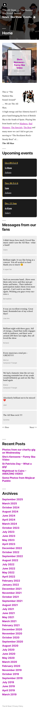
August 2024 (10, 511)
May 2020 (8, 657)
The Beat (28, 127)
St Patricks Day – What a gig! (19, 64)
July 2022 (8, 564)
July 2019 (8, 682)
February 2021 (11, 625)
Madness (24, 123)
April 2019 (8, 690)
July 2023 (8, 531)
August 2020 (10, 645)
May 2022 (8, 572)
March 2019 (9, 694)
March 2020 (9, 661)
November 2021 (12, 592)
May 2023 (8, 540)
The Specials (16, 127)
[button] (6, 81)
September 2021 (12, 600)
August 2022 (10, 560)
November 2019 (12, 670)
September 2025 (12, 499)
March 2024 (9, 523)
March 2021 (9, 621)
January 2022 (10, 584)
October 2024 (10, 507)
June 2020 (8, 653)
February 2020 (11, 665)
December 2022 (12, 548)
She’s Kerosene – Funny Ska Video (18, 458)
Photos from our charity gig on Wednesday (18, 451)
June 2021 (8, 613)
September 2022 (12, 556)
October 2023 (10, 527)
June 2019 (8, 686)
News (5, 16)
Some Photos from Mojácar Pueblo (18, 479)
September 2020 (12, 641)
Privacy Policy (18, 706)
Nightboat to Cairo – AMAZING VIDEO (14, 472)
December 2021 (12, 588)
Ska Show (16, 16)
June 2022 (8, 568)
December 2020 (12, 629)
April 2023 (8, 544)
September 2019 (12, 678)
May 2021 (8, 617)
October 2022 (10, 552)
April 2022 (8, 576)
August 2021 (10, 605)
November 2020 (12, 633)
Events (27, 16)
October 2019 (10, 674)
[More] (34, 17)
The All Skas (9, 10)
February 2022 (11, 580)
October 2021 (10, 596)
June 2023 (8, 535)
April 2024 (8, 519)
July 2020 (8, 649)
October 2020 (10, 637)
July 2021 (8, 609)
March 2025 (9, 503)
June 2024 (8, 515)
